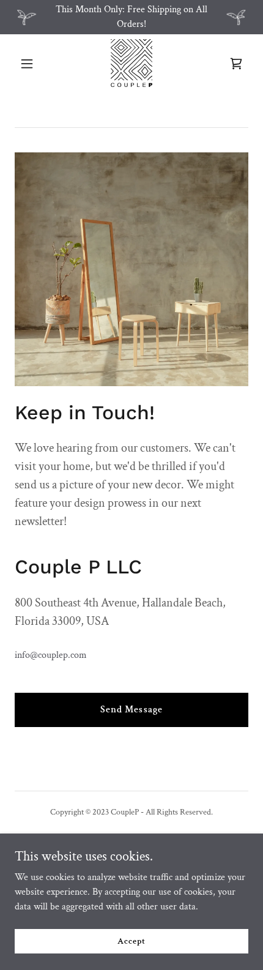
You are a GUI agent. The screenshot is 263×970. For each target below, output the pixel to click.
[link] (131, 63)
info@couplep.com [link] (51, 655)
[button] (32, 63)
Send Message (131, 709)
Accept (131, 940)
